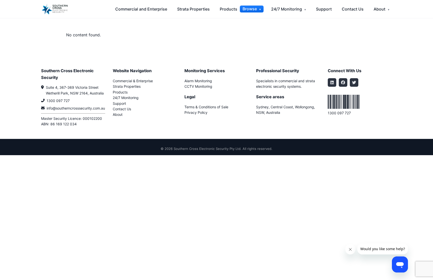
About (380, 9)
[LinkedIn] (332, 82)
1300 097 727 (58, 101)
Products (228, 9)
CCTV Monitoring (198, 86)
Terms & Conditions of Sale (206, 107)
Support (324, 9)
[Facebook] (343, 82)
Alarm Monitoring (198, 81)
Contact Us (353, 9)
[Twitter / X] (354, 82)
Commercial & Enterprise (133, 81)
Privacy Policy (195, 112)
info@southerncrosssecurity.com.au (76, 108)
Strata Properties (193, 9)
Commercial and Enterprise (141, 9)
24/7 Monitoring (287, 9)
